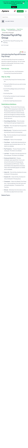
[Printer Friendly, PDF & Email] (23, 52)
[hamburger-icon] (26, 11)
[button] (2, 21)
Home (3, 29)
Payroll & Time (6, 41)
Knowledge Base (10, 29)
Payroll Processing (15, 41)
